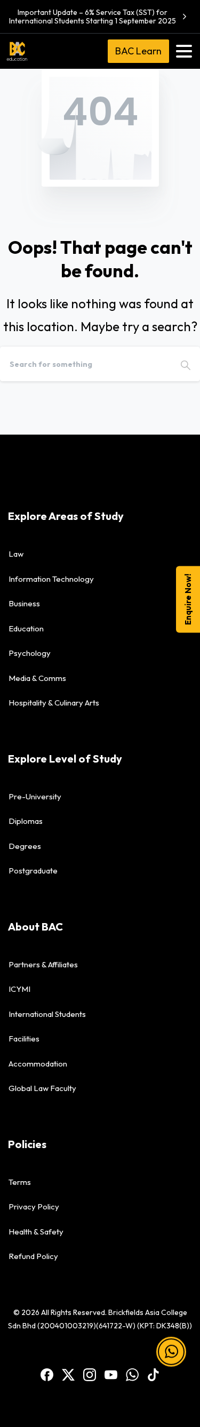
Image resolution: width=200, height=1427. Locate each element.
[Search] (185, 364)
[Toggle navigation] (184, 51)
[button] (171, 1358)
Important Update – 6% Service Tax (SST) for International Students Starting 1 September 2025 (92, 16)
